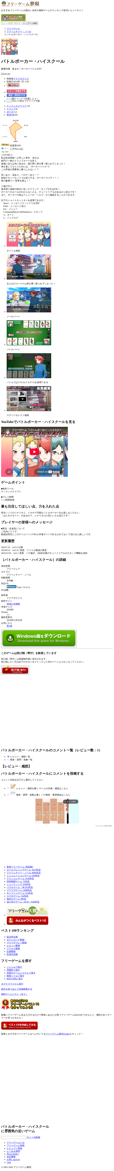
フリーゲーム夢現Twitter (58, 1034)
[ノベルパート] (29, 311)
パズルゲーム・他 (20, 887)
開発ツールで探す (15, 976)
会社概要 (11, 1156)
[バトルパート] (29, 344)
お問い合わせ (13, 1159)
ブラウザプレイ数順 (17, 942)
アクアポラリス (21, 78)
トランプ (11, 109)
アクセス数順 (13, 948)
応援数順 (11, 951)
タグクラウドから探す (12, 984)
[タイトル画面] (29, 246)
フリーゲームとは (15, 1142)
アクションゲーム (20, 878)
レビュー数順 (13, 945)
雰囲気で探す (13, 970)
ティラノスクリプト (17, 106)
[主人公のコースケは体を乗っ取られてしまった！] (29, 279)
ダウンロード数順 (15, 940)
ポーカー (11, 112)
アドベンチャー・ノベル (24, 873)
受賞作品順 (12, 954)
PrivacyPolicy (13, 1154)
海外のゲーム (16, 899)
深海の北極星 (13, 604)
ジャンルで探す (14, 967)
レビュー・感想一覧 (20, 756)
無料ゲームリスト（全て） (14, 994)
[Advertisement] (22, 692)
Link (9, 1162)
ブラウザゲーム (19, 890)
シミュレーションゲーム (23, 875)
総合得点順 (12, 937)
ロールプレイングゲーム (24, 870)
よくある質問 (13, 1151)
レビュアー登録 (14, 1148)
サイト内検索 (33, 1137)
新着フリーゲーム (20, 867)
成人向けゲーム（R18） (23, 902)
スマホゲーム (17, 896)
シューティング (19, 884)
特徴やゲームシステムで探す (21, 973)
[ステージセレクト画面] (29, 410)
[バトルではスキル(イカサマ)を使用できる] (29, 377)
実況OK (10, 115)
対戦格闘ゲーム (18, 881)
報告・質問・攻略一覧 (21, 759)
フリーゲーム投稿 (15, 1145)
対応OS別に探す (15, 979)
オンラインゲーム (20, 893)
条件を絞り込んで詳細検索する (16, 989)
